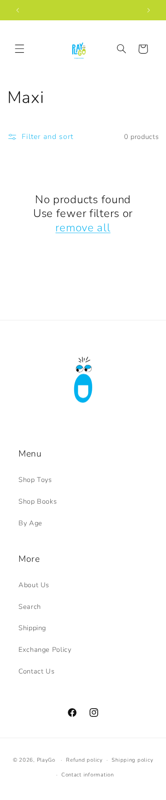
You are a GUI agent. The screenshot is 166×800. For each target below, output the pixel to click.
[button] (19, 49)
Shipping (32, 627)
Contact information (87, 774)
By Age (30, 523)
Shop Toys (35, 479)
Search (29, 606)
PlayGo (46, 760)
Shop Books (37, 501)
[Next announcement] (148, 10)
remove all (82, 228)
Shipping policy (132, 760)
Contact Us (36, 671)
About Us (33, 584)
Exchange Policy (44, 649)
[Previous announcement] (17, 10)
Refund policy (84, 760)
